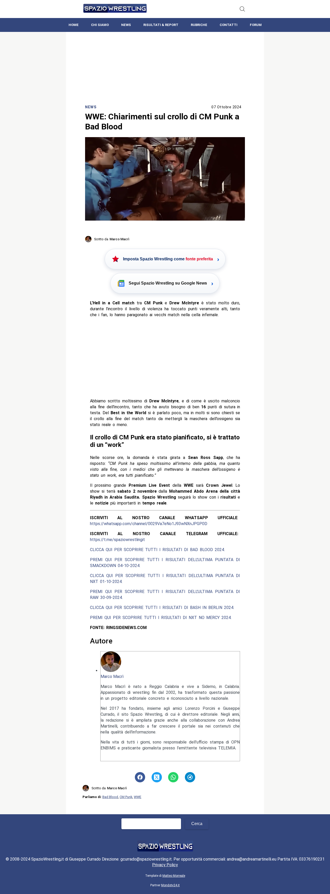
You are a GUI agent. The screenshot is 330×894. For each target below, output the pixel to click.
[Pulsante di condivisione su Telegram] (190, 777)
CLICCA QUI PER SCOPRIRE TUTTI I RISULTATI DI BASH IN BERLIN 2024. (162, 607)
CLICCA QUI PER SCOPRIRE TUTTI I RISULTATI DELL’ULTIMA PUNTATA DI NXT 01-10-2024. (165, 578)
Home (74, 25)
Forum (256, 25)
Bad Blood (110, 797)
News (126, 25)
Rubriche (199, 25)
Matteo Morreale (173, 876)
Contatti (228, 25)
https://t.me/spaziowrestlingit (117, 539)
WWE (137, 797)
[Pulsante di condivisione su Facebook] (140, 777)
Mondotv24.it (170, 885)
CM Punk (126, 797)
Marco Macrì (112, 676)
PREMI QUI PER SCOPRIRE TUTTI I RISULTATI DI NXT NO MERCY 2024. (161, 617)
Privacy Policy (165, 864)
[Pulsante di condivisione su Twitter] (157, 777)
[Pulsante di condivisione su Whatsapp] (173, 777)
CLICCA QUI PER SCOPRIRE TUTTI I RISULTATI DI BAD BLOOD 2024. (157, 549)
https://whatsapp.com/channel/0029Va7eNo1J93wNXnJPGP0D (148, 523)
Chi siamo (100, 25)
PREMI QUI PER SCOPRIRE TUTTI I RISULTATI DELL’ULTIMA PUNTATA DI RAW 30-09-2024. (165, 594)
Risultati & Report (160, 25)
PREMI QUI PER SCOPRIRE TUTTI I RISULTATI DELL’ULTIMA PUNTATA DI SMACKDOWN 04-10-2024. (165, 562)
